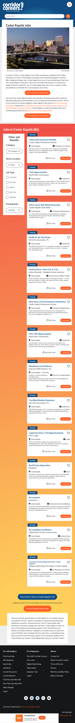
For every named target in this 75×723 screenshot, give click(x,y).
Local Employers (9, 676)
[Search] (68, 16)
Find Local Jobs (9, 656)
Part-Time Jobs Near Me (12, 683)
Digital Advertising (34, 664)
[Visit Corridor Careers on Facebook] (32, 698)
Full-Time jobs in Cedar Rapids (37, 93)
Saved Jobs (7, 664)
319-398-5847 (67, 712)
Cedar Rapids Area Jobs (37, 608)
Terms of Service (57, 664)
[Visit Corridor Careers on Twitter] (26, 698)
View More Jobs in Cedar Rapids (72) (37, 597)
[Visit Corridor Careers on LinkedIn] (37, 698)
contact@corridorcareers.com (62, 715)
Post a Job (30, 660)
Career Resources (10, 672)
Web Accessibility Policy (60, 672)
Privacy (53, 668)
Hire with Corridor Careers (37, 656)
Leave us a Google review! (30, 707)
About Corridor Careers (60, 660)
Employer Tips (32, 672)
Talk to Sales (31, 668)
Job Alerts (7, 668)
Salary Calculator (57, 676)
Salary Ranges (8, 687)
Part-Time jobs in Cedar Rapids (37, 116)
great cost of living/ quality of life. (39, 111)
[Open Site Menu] (69, 4)
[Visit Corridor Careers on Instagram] (43, 698)
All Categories (8, 660)
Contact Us (55, 656)
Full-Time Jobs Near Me (12, 679)
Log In (5, 691)
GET (42, 718)
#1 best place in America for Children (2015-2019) (42, 106)
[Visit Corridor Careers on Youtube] (49, 698)
